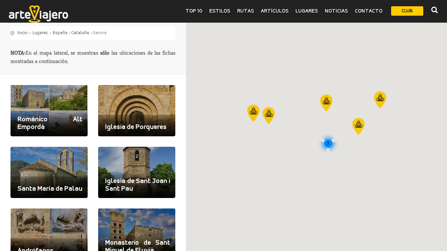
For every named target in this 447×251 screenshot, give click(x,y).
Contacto (368, 11)
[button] (326, 103)
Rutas (245, 11)
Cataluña (80, 33)
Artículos (274, 11)
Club (407, 11)
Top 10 (193, 11)
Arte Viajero (38, 14)
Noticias (336, 11)
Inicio (22, 33)
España (60, 33)
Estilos (219, 11)
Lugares (306, 11)
